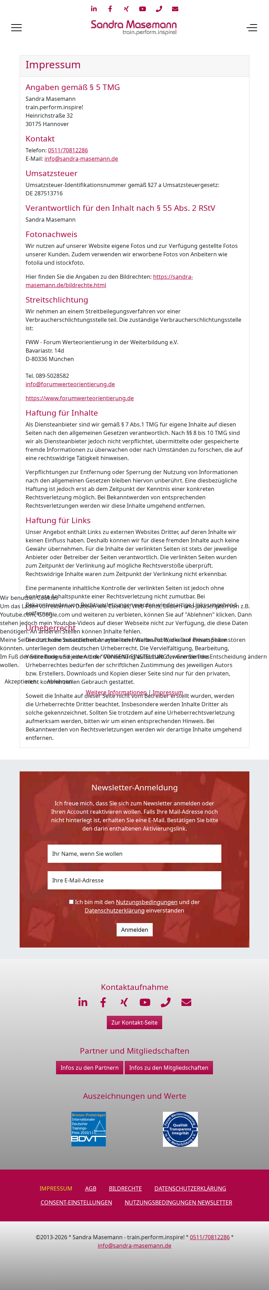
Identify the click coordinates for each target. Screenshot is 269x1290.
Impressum (168, 692)
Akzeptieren (20, 681)
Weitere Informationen (116, 692)
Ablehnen (59, 681)
